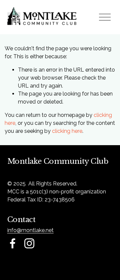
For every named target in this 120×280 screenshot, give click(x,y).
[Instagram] (29, 243)
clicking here (67, 131)
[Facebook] (12, 243)
